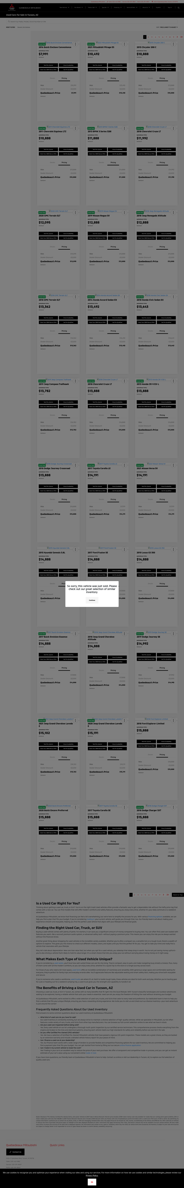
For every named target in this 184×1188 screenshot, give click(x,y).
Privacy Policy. (92, 1175)
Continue (92, 600)
